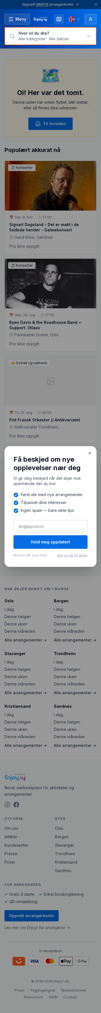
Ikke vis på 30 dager (72, 555)
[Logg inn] (91, 19)
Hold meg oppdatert (50, 541)
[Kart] (59, 19)
